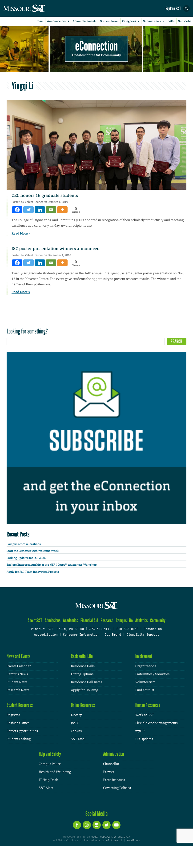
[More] (62, 209)
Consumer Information (81, 635)
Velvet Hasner (34, 202)
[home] (33, 8)
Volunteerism (145, 682)
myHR (140, 731)
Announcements (58, 21)
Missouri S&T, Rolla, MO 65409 (57, 629)
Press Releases (114, 780)
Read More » (21, 233)
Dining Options (82, 674)
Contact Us (153, 629)
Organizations (145, 666)
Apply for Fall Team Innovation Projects (33, 572)
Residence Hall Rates (86, 682)
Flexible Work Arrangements (156, 723)
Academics (70, 620)
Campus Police (50, 764)
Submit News (152, 21)
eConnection (96, 46)
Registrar (13, 715)
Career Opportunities (22, 731)
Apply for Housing (84, 690)
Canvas (76, 731)
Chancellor (111, 764)
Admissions (52, 620)
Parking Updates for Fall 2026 (26, 558)
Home (40, 21)
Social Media (96, 814)
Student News (109, 21)
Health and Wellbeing (55, 772)
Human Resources (147, 705)
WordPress (133, 840)
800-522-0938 (127, 629)
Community (157, 620)
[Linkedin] (40, 209)
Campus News (17, 674)
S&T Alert (46, 788)
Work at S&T (144, 715)
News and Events (18, 656)
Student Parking (19, 739)
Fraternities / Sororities (152, 674)
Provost (108, 772)
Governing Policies (117, 788)
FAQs (171, 21)
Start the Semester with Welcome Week (32, 551)
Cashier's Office (18, 723)
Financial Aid (89, 620)
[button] (186, 8)
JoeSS (75, 723)
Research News (18, 690)
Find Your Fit (144, 690)
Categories (129, 21)
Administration (113, 754)
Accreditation (45, 635)
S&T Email (78, 739)
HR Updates (144, 739)
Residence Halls (83, 666)
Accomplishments (84, 21)
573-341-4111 (100, 629)
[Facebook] (17, 209)
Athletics (141, 620)
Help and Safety (50, 754)
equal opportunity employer (110, 836)
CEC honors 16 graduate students (45, 195)
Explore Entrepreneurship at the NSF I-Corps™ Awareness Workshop (52, 565)
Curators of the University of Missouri (94, 840)
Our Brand (113, 635)
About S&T (35, 620)
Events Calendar (19, 666)
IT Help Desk (48, 780)
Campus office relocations (24, 544)
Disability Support (142, 635)
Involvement (143, 656)
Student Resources (20, 705)
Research (107, 620)
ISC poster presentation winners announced (56, 248)
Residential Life (82, 656)
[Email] (51, 209)
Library (76, 715)
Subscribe (184, 21)
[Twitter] (28, 209)
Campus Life (124, 620)
